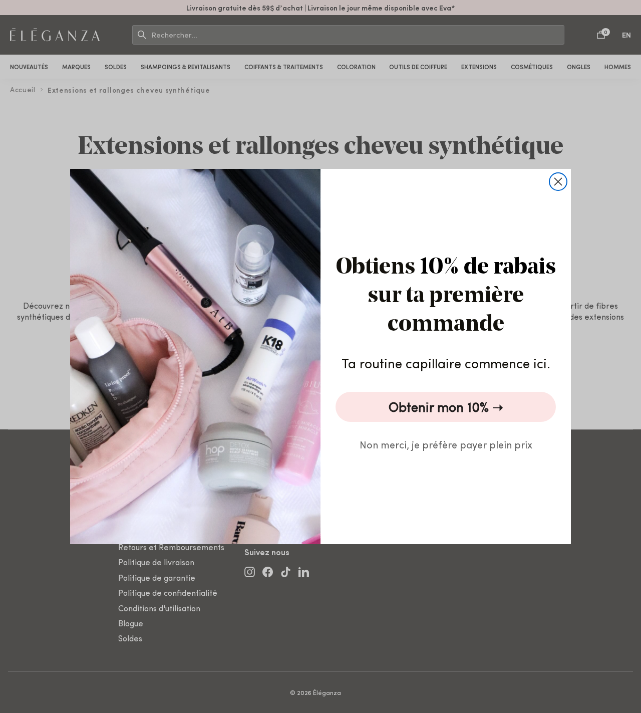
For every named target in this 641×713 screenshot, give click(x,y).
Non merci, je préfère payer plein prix (446, 444)
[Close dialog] (558, 181)
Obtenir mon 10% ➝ (446, 406)
